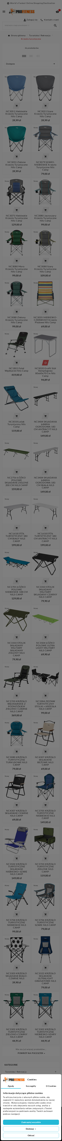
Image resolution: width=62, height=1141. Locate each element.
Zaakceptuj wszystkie (31, 1122)
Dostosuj (30, 1129)
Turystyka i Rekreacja (16, 1071)
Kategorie (11, 1064)
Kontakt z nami (49, 19)
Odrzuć (31, 1135)
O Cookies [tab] (51, 1086)
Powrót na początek (30, 1053)
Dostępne (31, 64)
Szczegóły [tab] (31, 1086)
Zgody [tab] (11, 1086)
